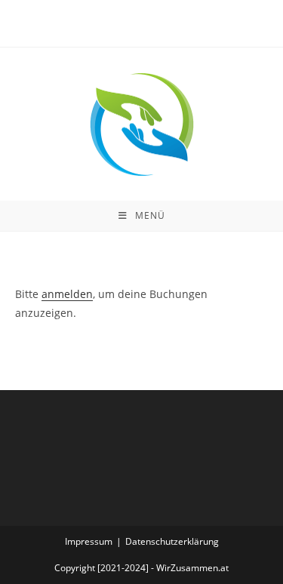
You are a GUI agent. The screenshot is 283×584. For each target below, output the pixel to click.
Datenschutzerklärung (172, 541)
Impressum (88, 541)
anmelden (67, 294)
